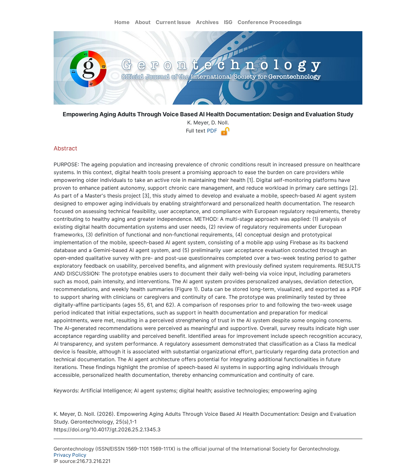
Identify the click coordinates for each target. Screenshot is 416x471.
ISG (228, 22)
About (142, 22)
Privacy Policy (70, 455)
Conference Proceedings (270, 22)
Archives (207, 22)
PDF (212, 130)
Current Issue (173, 22)
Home (122, 22)
